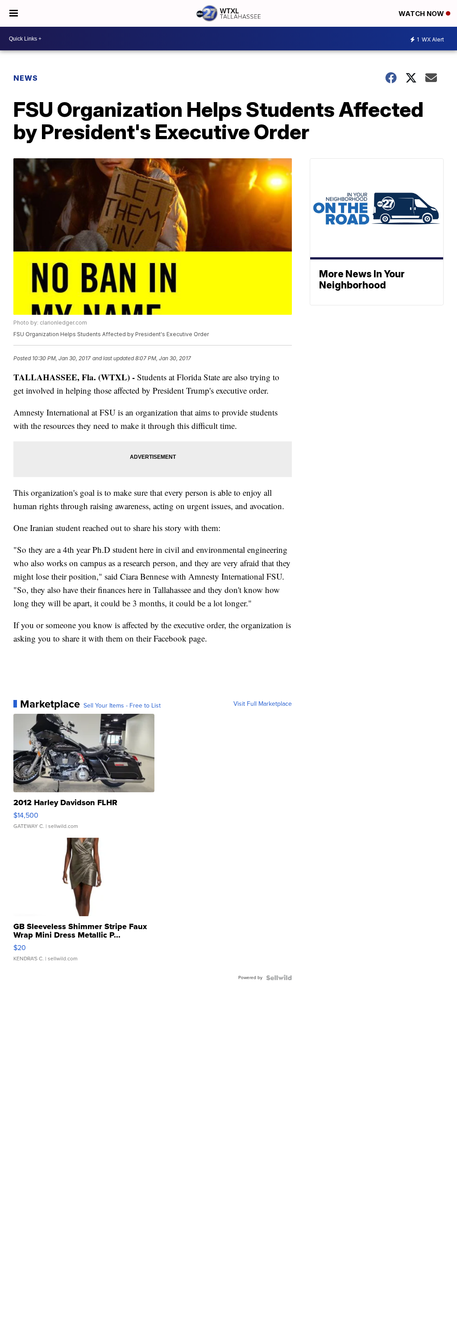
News (25, 78)
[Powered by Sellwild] (279, 978)
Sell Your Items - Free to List (122, 706)
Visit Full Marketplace (262, 704)
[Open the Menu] (14, 13)
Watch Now (422, 13)
